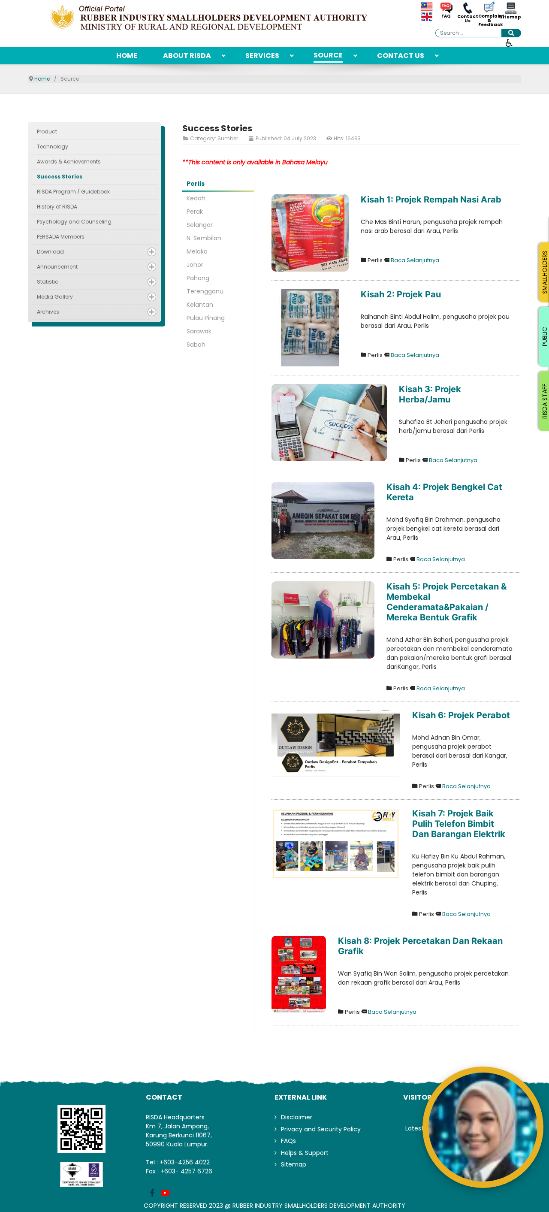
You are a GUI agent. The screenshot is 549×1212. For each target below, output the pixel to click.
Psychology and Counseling (74, 221)
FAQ (446, 16)
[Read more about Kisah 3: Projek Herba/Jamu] (329, 422)
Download (50, 251)
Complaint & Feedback (489, 20)
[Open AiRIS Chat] (483, 1127)
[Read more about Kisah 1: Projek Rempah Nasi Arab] (310, 233)
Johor (195, 264)
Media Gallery (55, 296)
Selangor (200, 225)
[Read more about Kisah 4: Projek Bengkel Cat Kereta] (322, 520)
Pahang (198, 278)
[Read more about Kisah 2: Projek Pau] (310, 327)
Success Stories (59, 176)
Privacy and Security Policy (321, 1129)
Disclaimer (296, 1117)
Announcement (57, 266)
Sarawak (199, 331)
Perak (195, 211)
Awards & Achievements (69, 161)
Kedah (196, 198)
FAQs (288, 1140)
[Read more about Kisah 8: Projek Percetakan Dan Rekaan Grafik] (298, 974)
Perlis (196, 183)
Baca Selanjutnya (415, 260)
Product (47, 131)
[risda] (210, 18)
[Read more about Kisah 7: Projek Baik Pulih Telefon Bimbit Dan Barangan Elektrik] (335, 844)
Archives (48, 311)
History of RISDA (57, 206)
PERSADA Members (60, 236)
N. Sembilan (204, 238)
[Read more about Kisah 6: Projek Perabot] (335, 744)
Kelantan (200, 304)
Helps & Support (305, 1153)
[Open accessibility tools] (509, 42)
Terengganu (205, 291)
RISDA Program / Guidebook (73, 191)
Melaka (197, 251)
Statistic (47, 281)
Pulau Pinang (206, 318)
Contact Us (467, 19)
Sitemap (510, 17)
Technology (52, 146)
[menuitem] (126, 55)
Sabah (196, 344)
